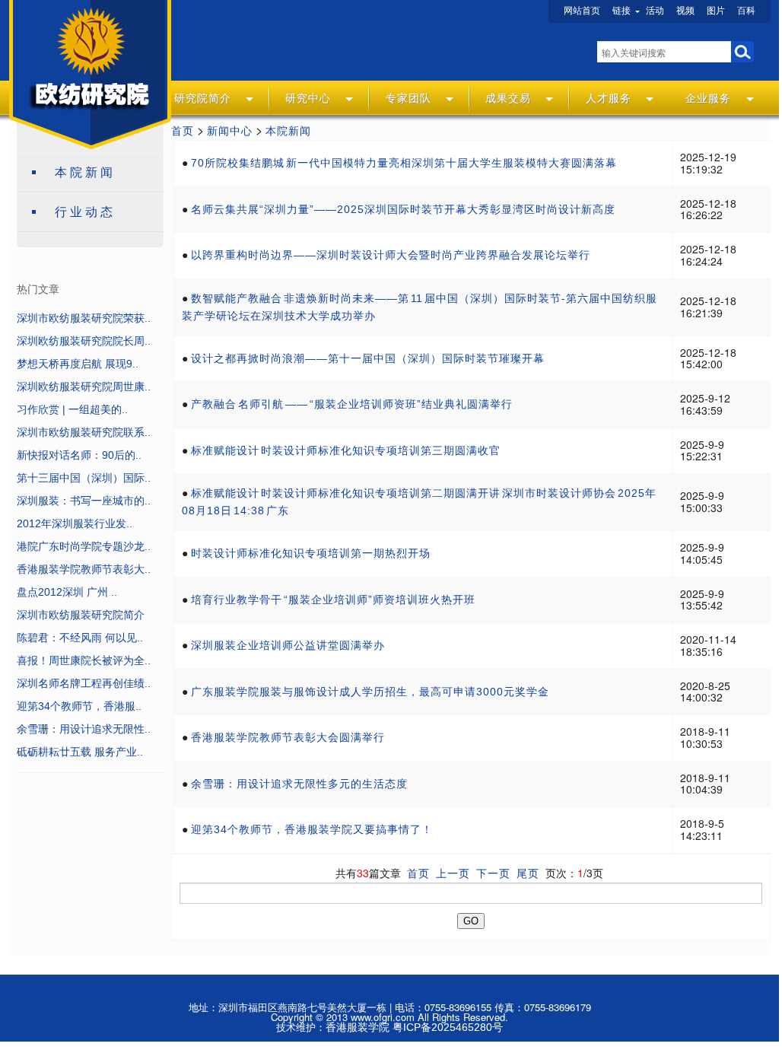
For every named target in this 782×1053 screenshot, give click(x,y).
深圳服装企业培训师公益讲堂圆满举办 (288, 645)
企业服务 (708, 98)
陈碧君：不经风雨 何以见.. (80, 637)
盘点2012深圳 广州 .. (67, 592)
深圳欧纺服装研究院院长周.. (84, 341)
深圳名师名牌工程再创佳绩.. (84, 683)
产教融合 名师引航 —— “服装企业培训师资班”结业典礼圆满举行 (352, 404)
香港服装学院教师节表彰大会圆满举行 (288, 737)
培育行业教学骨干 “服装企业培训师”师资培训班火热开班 (333, 599)
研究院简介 (202, 98)
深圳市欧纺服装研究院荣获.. (84, 318)
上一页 (453, 873)
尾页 (528, 873)
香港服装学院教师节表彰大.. (84, 569)
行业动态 (85, 211)
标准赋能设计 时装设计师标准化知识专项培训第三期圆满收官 (346, 450)
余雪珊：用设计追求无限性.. (84, 729)
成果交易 (508, 98)
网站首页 (582, 10)
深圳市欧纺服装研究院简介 (81, 614)
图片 (716, 10)
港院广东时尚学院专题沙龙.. (84, 546)
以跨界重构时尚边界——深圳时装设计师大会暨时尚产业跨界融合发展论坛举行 (390, 255)
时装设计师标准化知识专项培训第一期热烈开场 (311, 553)
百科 (746, 10)
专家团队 (408, 98)
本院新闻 (85, 172)
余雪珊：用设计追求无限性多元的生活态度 (299, 784)
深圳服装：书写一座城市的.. (84, 500)
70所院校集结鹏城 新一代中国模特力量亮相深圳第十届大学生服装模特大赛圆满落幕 (404, 163)
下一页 (493, 873)
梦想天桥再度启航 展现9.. (77, 363)
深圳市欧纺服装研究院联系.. (84, 432)
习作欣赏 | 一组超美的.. (72, 409)
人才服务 (608, 98)
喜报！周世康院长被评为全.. (84, 660)
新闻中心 (230, 131)
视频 (685, 10)
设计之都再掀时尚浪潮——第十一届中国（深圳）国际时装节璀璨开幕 (368, 358)
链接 (621, 10)
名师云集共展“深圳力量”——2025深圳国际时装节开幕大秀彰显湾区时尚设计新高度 (403, 209)
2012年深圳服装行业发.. (74, 523)
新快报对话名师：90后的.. (79, 455)
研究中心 (308, 98)
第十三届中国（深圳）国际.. (84, 477)
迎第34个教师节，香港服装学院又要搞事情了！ (312, 829)
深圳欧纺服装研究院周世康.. (84, 386)
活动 (655, 10)
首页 (182, 131)
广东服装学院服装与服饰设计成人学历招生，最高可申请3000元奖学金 (370, 692)
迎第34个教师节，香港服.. (79, 706)
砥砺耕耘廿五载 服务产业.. (80, 751)
